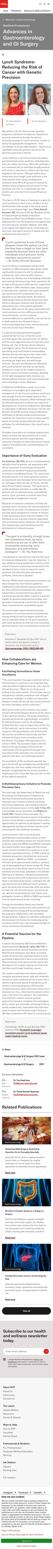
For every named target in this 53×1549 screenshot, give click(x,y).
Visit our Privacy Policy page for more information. (22, 1535)
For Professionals (12, 1447)
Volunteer (8, 1432)
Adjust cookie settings (11, 1530)
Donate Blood (10, 1436)
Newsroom (8, 1413)
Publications (16, 10)
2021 (41, 1064)
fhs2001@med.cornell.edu (25, 1094)
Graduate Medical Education (18, 1451)
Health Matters (11, 1410)
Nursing (7, 1455)
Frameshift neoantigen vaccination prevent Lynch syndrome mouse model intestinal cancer (26, 1033)
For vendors (9, 1477)
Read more (10, 1172)
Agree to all (26, 1541)
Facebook (25, 1492)
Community (9, 1395)
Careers (7, 1466)
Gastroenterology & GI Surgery (19, 1064)
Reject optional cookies (26, 1546)
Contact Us (9, 1398)
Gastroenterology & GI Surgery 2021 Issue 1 (24, 1058)
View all (26, 1311)
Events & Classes (12, 1417)
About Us (8, 1391)
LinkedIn (40, 1492)
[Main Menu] (48, 4)
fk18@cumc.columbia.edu (25, 1083)
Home (5, 10)
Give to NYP (9, 1428)
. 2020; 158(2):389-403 (24, 648)
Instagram (9, 1492)
